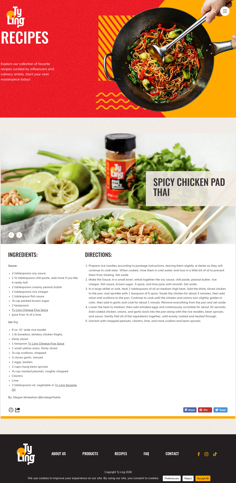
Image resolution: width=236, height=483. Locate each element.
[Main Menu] (225, 11)
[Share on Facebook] (190, 409)
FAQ (146, 454)
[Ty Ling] (15, 17)
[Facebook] (199, 454)
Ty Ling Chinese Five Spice (30, 310)
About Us (58, 454)
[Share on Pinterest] (205, 409)
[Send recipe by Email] (17, 410)
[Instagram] (206, 454)
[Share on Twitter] (221, 409)
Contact (172, 454)
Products (90, 454)
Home (26, 454)
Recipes (121, 454)
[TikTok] (215, 454)
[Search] (214, 11)
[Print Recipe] (11, 409)
